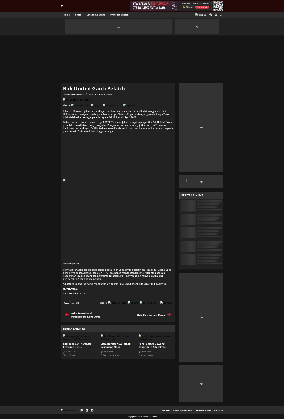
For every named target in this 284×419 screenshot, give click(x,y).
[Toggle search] (221, 14)
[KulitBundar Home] (62, 6)
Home (66, 14)
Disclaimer (218, 410)
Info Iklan (166, 410)
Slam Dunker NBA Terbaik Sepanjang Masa (116, 345)
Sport (78, 14)
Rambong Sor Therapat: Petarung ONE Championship (77, 345)
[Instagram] (215, 14)
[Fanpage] (201, 14)
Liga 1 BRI (75, 303)
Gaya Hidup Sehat (96, 14)
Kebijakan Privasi (203, 410)
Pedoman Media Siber (182, 410)
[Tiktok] (210, 14)
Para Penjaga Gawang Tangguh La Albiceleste (152, 345)
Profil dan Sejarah (119, 14)
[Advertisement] (142, 57)
